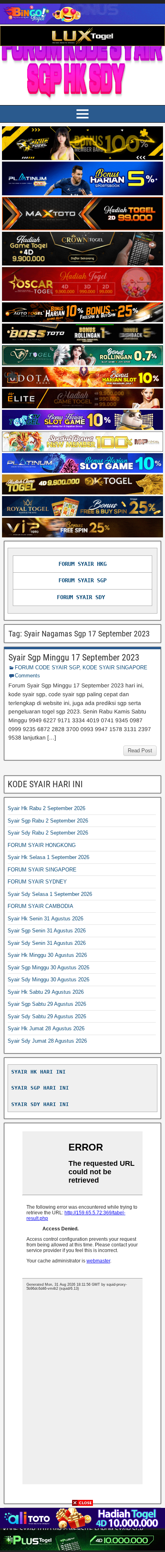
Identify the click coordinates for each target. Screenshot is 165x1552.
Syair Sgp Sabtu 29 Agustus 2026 (47, 1004)
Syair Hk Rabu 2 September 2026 (46, 808)
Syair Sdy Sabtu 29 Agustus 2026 (47, 1016)
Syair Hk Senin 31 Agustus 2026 (45, 919)
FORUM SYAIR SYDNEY (37, 882)
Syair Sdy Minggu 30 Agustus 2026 (48, 980)
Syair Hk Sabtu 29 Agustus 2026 (46, 992)
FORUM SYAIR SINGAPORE (42, 870)
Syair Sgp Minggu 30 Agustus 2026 (48, 967)
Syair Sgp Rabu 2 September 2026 (48, 821)
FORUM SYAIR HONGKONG (42, 845)
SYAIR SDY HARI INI (40, 1104)
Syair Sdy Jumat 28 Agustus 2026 (47, 1041)
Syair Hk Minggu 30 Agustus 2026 (47, 955)
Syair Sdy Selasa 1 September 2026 (50, 894)
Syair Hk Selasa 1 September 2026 (48, 857)
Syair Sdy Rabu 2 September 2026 (48, 833)
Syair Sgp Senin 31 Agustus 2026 (47, 931)
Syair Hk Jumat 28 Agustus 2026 (46, 1028)
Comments (27, 676)
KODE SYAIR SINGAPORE (114, 668)
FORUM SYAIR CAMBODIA (40, 906)
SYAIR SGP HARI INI (40, 1088)
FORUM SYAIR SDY (81, 597)
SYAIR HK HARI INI (38, 1072)
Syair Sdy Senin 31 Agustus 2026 (47, 943)
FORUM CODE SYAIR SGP (47, 668)
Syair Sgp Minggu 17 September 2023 (73, 657)
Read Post (140, 751)
